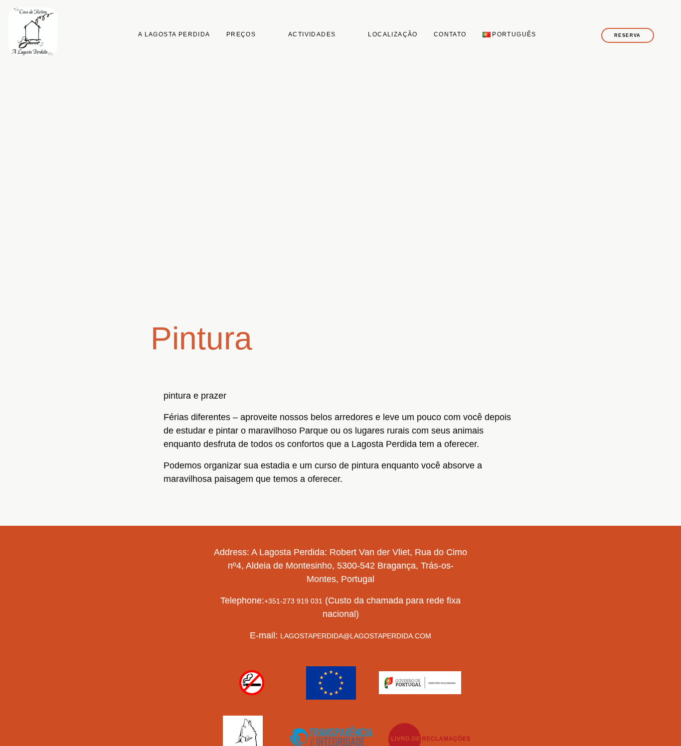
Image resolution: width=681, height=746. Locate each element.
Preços (241, 34)
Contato (450, 34)
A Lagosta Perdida (174, 34)
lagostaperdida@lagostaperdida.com (355, 636)
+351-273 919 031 (293, 601)
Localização (392, 34)
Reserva (627, 35)
